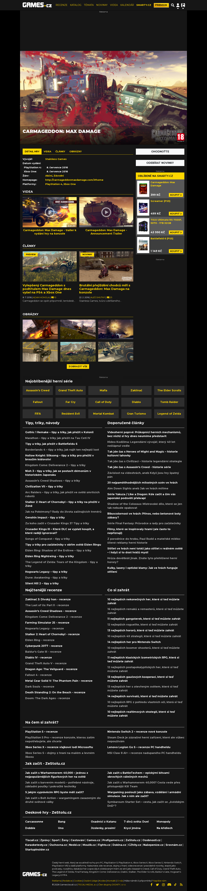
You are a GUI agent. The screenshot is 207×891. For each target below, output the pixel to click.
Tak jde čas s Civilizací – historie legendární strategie (144, 461)
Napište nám (159, 881)
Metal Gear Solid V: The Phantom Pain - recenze (59, 680)
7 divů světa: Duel (136, 821)
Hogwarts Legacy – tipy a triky (46, 571)
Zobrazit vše (78, 366)
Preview (31, 254)
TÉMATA (89, 5)
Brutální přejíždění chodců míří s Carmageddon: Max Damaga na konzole (104, 288)
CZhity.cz (134, 844)
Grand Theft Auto (70, 390)
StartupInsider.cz (37, 849)
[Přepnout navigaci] (177, 5)
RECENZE (61, 5)
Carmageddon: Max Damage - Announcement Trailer (106, 232)
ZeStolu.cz (132, 840)
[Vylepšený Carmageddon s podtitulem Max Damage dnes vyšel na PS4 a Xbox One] (50, 266)
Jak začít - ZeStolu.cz (45, 763)
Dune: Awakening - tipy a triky (46, 577)
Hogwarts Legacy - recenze (44, 628)
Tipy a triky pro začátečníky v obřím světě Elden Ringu (63, 544)
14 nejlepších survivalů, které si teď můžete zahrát (142, 696)
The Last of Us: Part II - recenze (47, 605)
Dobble (30, 828)
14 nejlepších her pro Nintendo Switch (134, 642)
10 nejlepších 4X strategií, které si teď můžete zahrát (144, 636)
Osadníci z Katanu (103, 821)
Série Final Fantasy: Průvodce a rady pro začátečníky (144, 523)
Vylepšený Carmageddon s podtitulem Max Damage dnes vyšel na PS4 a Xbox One (47, 288)
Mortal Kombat (103, 413)
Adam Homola (41, 297)
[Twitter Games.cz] (157, 884)
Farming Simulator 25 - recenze (47, 622)
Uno (61, 828)
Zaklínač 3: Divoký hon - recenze (48, 599)
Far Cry (71, 402)
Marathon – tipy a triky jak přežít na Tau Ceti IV (57, 438)
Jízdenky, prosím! (103, 828)
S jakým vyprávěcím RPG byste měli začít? (54, 792)
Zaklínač (136, 390)
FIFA (38, 413)
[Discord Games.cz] (169, 884)
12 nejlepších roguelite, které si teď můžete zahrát (142, 624)
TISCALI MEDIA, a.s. (87, 884)
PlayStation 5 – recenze (41, 731)
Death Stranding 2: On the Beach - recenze (55, 692)
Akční (48, 175)
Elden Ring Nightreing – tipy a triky (49, 556)
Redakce (67, 881)
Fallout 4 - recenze (38, 675)
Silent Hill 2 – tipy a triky (42, 583)
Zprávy (45, 840)
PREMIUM (161, 5)
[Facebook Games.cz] (151, 884)
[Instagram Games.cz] (163, 884)
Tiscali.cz (31, 840)
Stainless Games (56, 159)
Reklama (56, 881)
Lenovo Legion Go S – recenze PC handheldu (138, 747)
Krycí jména (132, 828)
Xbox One (70, 184)
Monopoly (163, 821)
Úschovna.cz (58, 844)
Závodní (59, 175)
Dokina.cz (119, 844)
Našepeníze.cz (153, 844)
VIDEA (114, 5)
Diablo (136, 402)
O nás (120, 881)
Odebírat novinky (160, 162)
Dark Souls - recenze (39, 686)
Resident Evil (71, 413)
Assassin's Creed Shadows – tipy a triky (52, 480)
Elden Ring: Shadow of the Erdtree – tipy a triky (58, 550)
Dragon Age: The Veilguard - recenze (51, 669)
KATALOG (75, 5)
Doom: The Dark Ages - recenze (47, 698)
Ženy (65, 840)
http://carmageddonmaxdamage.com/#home (74, 179)
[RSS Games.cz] (181, 884)
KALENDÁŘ (127, 5)
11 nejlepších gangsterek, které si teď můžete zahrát (143, 618)
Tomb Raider (169, 402)
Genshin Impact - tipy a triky (45, 517)
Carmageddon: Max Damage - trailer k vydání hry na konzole (49, 232)
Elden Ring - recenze (39, 640)
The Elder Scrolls (169, 390)
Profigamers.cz (112, 840)
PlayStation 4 (53, 184)
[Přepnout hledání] (172, 5)
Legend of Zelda (169, 413)
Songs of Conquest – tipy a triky (47, 538)
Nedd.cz (75, 844)
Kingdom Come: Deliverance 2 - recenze (53, 616)
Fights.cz (104, 844)
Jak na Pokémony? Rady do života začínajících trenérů (63, 511)
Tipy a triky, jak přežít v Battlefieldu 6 (51, 443)
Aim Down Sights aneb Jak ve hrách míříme (137, 488)
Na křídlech (165, 828)
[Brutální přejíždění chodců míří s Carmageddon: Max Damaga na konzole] (106, 266)
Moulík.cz (89, 844)
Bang (61, 821)
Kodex (102, 881)
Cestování (78, 840)
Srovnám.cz (174, 844)
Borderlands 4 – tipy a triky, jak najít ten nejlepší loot (62, 449)
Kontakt (111, 881)
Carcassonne (34, 821)
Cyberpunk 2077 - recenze (43, 645)
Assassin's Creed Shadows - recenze (50, 611)
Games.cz (93, 840)
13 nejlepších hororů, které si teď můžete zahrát (140, 630)
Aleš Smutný (98, 297)
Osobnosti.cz (151, 840)
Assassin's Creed (37, 390)
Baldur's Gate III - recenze (43, 651)
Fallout (38, 402)
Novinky (87, 254)
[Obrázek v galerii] (40, 329)
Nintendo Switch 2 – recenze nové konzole (137, 731)
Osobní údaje (91, 881)
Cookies (78, 881)
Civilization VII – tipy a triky (44, 486)
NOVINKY (102, 5)
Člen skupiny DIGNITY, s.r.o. (112, 884)
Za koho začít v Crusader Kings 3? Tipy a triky (57, 523)
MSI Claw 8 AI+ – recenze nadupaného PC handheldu (144, 753)
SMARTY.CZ (143, 5)
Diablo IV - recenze (38, 657)
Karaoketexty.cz (36, 844)
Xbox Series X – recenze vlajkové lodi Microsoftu (59, 747)
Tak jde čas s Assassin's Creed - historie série (139, 467)
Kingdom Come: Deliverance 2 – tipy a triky (55, 465)
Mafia (103, 390)
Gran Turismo (136, 413)
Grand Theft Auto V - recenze (46, 663)
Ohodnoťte (160, 151)
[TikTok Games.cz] (175, 884)
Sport (56, 840)
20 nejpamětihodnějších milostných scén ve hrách (142, 482)
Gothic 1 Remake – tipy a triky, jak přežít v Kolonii (59, 432)
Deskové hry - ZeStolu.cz (48, 812)
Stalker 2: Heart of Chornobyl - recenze (52, 634)
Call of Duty (103, 402)
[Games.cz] (37, 5)
